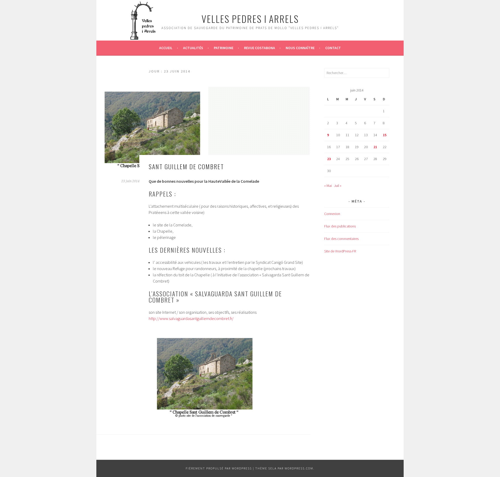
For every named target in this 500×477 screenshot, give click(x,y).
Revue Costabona (259, 47)
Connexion (332, 213)
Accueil (165, 47)
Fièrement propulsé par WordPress (219, 468)
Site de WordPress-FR (340, 251)
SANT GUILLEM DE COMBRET (186, 166)
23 (329, 158)
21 (375, 147)
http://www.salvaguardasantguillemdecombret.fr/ (191, 318)
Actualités (193, 47)
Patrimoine (223, 47)
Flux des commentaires (341, 238)
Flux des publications (340, 226)
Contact (333, 47)
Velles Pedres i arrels (250, 18)
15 (384, 135)
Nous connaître (300, 47)
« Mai (328, 185)
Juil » (337, 185)
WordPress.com (299, 468)
